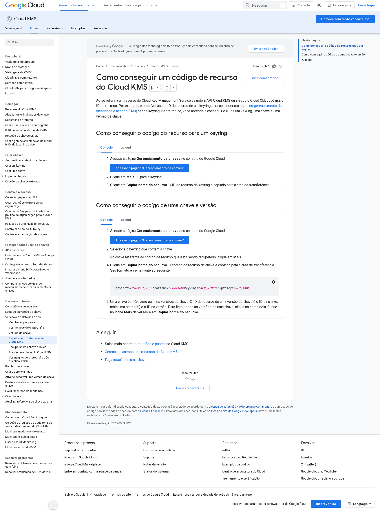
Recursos (100, 28)
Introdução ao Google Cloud (241, 457)
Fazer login (366, 5)
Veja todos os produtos (80, 450)
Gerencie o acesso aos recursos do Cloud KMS (141, 352)
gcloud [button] (126, 147)
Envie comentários (264, 78)
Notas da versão (154, 464)
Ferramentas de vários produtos (128, 5)
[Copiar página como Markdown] (167, 87)
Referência (55, 28)
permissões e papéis (149, 344)
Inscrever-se (326, 504)
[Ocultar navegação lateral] (53, 505)
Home (100, 66)
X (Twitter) (308, 464)
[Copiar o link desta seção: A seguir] (120, 333)
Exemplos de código (236, 464)
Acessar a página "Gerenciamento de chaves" (149, 168)
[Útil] (274, 66)
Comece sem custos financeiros (345, 19)
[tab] (106, 147)
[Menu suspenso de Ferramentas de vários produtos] (157, 5)
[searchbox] (29, 42)
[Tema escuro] (273, 281)
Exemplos (78, 28)
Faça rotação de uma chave (125, 360)
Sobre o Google (75, 494)
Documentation (119, 66)
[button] (28, 67)
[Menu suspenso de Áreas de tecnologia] (94, 5)
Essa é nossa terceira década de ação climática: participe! (212, 494)
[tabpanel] (190, 172)
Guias (34, 28)
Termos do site (120, 494)
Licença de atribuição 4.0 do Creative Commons (239, 406)
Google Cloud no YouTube (319, 471)
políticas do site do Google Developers (232, 411)
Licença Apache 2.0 (152, 411)
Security (140, 66)
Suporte (149, 457)
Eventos (306, 457)
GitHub (227, 450)
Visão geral (13, 28)
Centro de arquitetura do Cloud (243, 471)
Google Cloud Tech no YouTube (322, 478)
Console (303, 5)
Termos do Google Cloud (152, 494)
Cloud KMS (25, 19)
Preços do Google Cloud (80, 457)
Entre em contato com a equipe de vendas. (94, 471)
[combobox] (265, 5)
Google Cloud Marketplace (82, 464)
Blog (304, 450)
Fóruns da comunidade (159, 450)
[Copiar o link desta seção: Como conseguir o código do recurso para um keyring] (231, 133)
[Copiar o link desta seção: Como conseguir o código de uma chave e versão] (220, 205)
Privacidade (98, 494)
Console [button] (106, 147)
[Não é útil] (280, 66)
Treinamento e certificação (241, 478)
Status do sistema (156, 471)
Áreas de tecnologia (74, 5)
